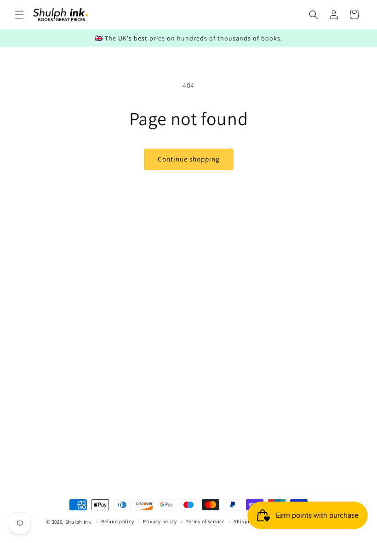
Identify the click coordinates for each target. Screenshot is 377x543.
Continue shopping (189, 159)
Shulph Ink (78, 522)
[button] (19, 15)
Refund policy (117, 521)
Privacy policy (160, 521)
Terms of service (205, 521)
